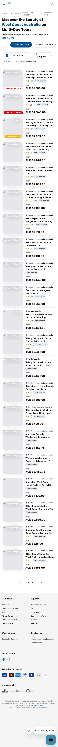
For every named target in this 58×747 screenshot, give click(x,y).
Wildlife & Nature (44, 44)
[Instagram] (8, 659)
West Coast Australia (27, 13)
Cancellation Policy (10, 620)
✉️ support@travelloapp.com (43, 639)
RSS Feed (35, 620)
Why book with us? (38, 605)
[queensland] (31, 691)
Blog (3, 612)
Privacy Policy (7, 616)
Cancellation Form (38, 616)
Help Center (36, 612)
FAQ (32, 608)
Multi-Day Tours (47, 13)
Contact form (36, 643)
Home (4, 14)
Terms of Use (7, 623)
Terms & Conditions (10, 608)
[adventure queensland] (17, 691)
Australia (15, 14)
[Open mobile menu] (4, 4)
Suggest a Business (10, 639)
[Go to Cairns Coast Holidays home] (22, 4)
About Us (5, 605)
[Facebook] (3, 659)
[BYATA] (5, 691)
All (5, 44)
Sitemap (34, 623)
